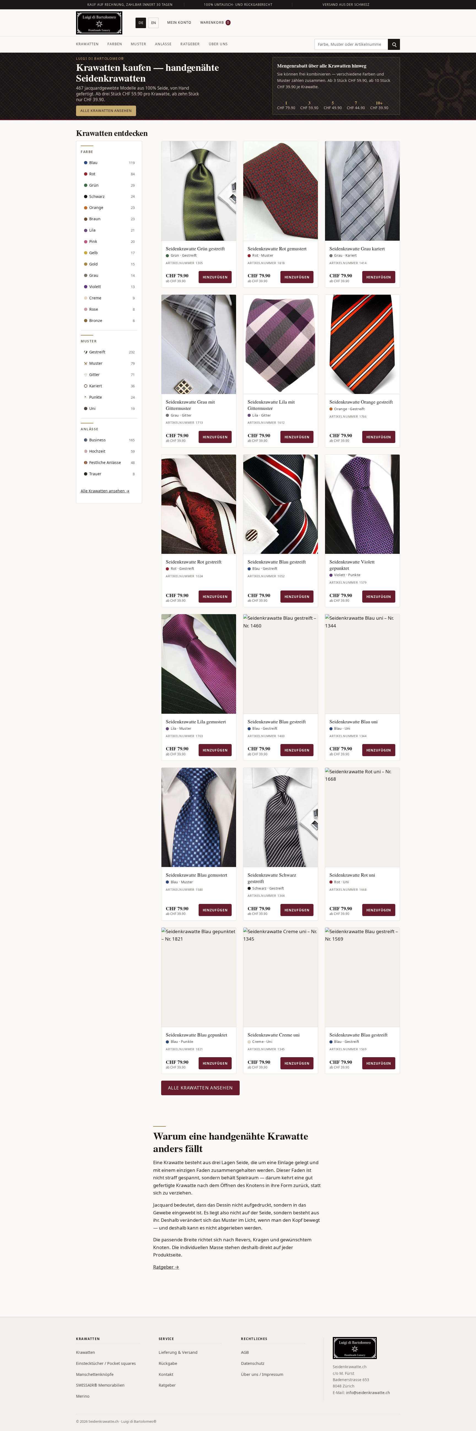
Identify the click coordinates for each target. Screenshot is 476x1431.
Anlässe (163, 44)
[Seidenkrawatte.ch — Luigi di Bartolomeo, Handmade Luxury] (99, 22)
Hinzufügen (215, 277)
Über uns (218, 44)
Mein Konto (179, 22)
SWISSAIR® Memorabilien (100, 1385)
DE (141, 22)
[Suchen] (394, 44)
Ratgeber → (166, 1267)
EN (153, 22)
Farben (114, 44)
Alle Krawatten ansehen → (105, 490)
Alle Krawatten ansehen (106, 110)
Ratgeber (190, 44)
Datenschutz (252, 1363)
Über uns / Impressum (262, 1374)
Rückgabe (168, 1363)
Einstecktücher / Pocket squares (106, 1363)
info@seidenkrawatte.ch (368, 1392)
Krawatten (87, 44)
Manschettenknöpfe (94, 1374)
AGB (245, 1352)
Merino (83, 1396)
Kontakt (166, 1374)
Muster (138, 44)
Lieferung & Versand (178, 1352)
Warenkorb (214, 22)
